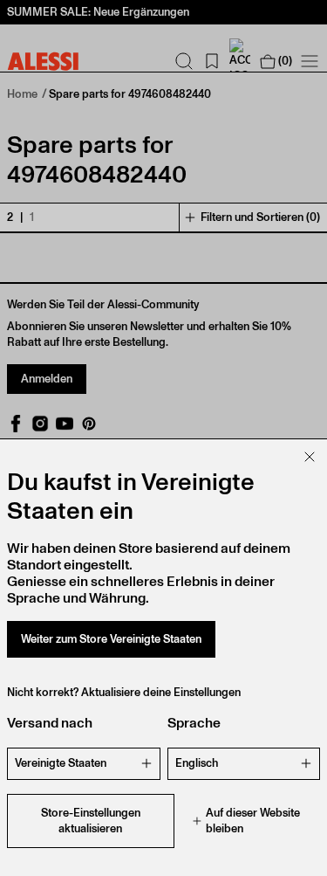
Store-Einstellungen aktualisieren (90, 820)
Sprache (194, 722)
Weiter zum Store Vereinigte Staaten (111, 638)
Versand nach (49, 722)
